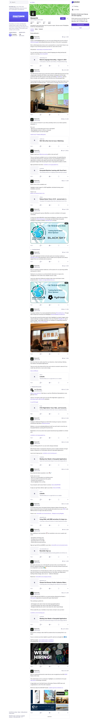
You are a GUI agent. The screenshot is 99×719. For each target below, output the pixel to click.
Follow (62, 18)
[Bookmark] (58, 66)
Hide (66, 85)
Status (19, 712)
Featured (41, 29)
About (16, 712)
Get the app (18, 715)
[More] (68, 66)
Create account (80, 24)
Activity (32, 29)
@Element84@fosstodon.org (35, 19)
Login (80, 27)
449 (31, 23)
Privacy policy (11, 713)
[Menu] (67, 18)
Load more (49, 716)
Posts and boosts (34, 33)
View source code (16, 717)
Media (36, 29)
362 (38, 23)
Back (33, 2)
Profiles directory (24, 712)
